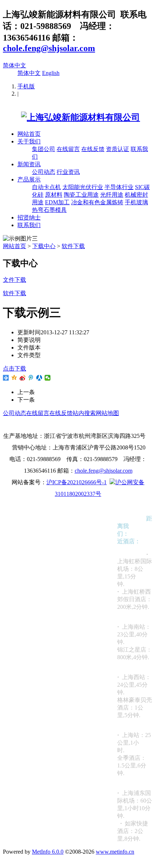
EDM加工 (57, 202)
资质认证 (117, 149)
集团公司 (43, 149)
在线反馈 (92, 149)
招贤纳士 (29, 217)
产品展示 (29, 179)
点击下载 (14, 368)
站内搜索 (84, 413)
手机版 (26, 86)
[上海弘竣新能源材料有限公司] (71, 117)
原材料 (53, 195)
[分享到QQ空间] (14, 378)
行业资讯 (68, 172)
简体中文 (14, 65)
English (50, 73)
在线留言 (68, 149)
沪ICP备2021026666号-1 (76, 482)
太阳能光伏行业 (82, 187)
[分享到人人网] (39, 378)
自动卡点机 (46, 187)
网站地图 (107, 413)
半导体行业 (119, 187)
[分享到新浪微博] (23, 378)
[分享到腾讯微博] (31, 378)
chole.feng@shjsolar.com (49, 48)
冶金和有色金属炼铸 (97, 202)
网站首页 (29, 134)
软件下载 (73, 246)
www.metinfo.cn (115, 852)
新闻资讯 (29, 164)
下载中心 (44, 246)
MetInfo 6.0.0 (47, 852)
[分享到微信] (48, 378)
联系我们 (29, 225)
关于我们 (29, 141)
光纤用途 (111, 195)
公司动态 (43, 172)
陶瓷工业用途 (81, 195)
